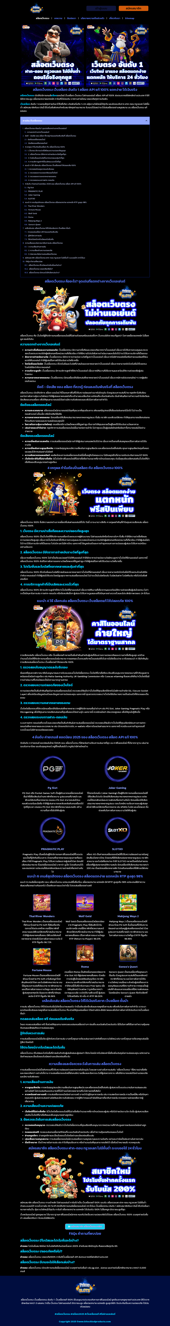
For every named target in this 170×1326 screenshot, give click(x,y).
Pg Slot (31, 187)
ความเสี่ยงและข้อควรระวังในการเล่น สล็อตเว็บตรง (44, 243)
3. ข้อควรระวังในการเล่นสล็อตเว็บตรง (42, 254)
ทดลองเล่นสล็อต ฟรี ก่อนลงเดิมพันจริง (43, 231)
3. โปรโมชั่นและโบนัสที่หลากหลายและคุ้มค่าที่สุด (46, 158)
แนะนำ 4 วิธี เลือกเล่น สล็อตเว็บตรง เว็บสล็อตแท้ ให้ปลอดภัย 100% (50, 165)
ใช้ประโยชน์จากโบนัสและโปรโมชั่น (41, 239)
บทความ (58, 18)
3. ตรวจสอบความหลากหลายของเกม (42, 176)
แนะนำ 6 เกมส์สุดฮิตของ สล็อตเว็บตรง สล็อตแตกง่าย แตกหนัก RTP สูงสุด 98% (56, 202)
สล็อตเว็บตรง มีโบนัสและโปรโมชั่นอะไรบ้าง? (45, 265)
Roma (30, 217)
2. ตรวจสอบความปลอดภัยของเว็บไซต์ (42, 172)
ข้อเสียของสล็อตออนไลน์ (37, 143)
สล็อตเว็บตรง (42, 18)
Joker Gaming (34, 195)
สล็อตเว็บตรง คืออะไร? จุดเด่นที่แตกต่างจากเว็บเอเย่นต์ (46, 128)
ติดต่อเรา (71, 18)
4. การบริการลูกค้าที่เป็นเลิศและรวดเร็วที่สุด (44, 161)
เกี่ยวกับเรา (114, 18)
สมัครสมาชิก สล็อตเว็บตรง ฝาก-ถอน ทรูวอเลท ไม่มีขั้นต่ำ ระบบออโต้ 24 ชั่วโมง (55, 257)
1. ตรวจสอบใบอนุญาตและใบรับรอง (41, 169)
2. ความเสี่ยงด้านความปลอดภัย (40, 250)
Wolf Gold (32, 213)
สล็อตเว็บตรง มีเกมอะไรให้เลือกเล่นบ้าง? (44, 272)
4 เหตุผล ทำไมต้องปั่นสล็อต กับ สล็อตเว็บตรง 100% (45, 146)
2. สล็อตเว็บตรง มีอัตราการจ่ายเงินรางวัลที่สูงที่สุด (47, 154)
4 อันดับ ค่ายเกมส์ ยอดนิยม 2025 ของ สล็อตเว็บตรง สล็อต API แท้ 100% (53, 183)
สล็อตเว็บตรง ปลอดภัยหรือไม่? (41, 268)
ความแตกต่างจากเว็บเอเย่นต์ (38, 132)
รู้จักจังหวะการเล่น (35, 235)
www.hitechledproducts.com (94, 1321)
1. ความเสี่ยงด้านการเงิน (37, 246)
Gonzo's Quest (34, 224)
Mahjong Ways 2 (35, 220)
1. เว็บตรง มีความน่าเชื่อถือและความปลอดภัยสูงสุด (47, 150)
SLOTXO (31, 198)
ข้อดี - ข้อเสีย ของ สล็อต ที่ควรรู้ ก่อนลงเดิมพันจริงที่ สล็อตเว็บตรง (50, 135)
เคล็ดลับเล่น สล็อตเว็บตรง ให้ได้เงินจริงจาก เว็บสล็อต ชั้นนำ (47, 228)
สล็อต (54, 95)
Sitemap (129, 18)
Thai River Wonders (36, 206)
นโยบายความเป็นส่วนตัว (92, 18)
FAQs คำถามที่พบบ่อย (34, 261)
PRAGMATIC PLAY (35, 191)
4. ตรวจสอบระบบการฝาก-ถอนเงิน (41, 180)
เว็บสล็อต (25, 104)
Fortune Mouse (34, 209)
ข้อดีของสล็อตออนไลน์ (36, 139)
